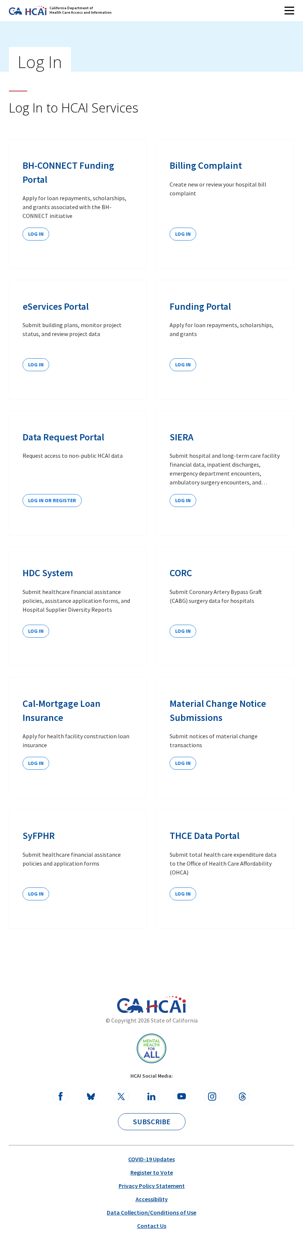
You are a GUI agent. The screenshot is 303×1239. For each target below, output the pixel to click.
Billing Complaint (206, 165)
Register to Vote (151, 1172)
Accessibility (152, 1199)
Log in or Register (52, 500)
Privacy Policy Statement (152, 1185)
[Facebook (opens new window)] (60, 1096)
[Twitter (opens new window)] (121, 1096)
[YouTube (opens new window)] (182, 1096)
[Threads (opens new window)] (242, 1096)
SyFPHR (39, 835)
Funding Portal (200, 306)
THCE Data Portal (204, 835)
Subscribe (151, 1121)
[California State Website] (130, 1005)
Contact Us (151, 1225)
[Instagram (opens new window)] (212, 1096)
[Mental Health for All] (151, 1048)
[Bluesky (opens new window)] (91, 1096)
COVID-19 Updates (151, 1159)
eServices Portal (56, 306)
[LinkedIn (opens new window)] (151, 1096)
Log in (36, 364)
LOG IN (183, 234)
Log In (36, 234)
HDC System (48, 573)
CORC (181, 573)
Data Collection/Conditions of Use (151, 1212)
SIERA (182, 437)
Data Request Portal (63, 437)
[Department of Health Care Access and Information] (166, 1004)
